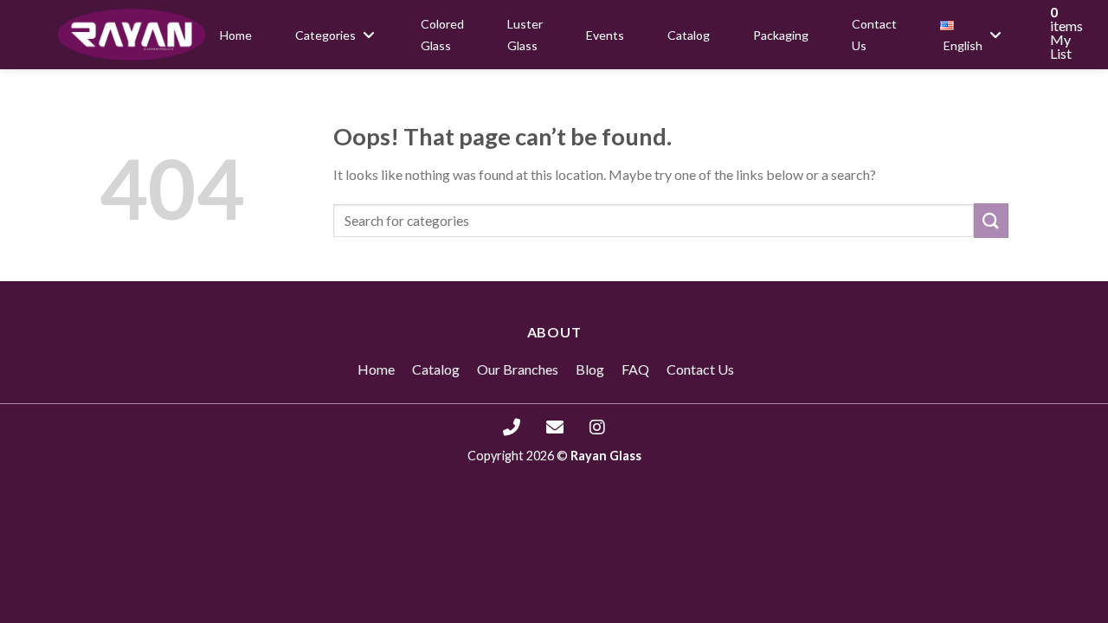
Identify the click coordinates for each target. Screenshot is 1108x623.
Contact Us (700, 369)
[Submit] (991, 220)
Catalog (436, 369)
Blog (590, 369)
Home (376, 369)
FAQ (635, 369)
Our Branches (517, 369)
